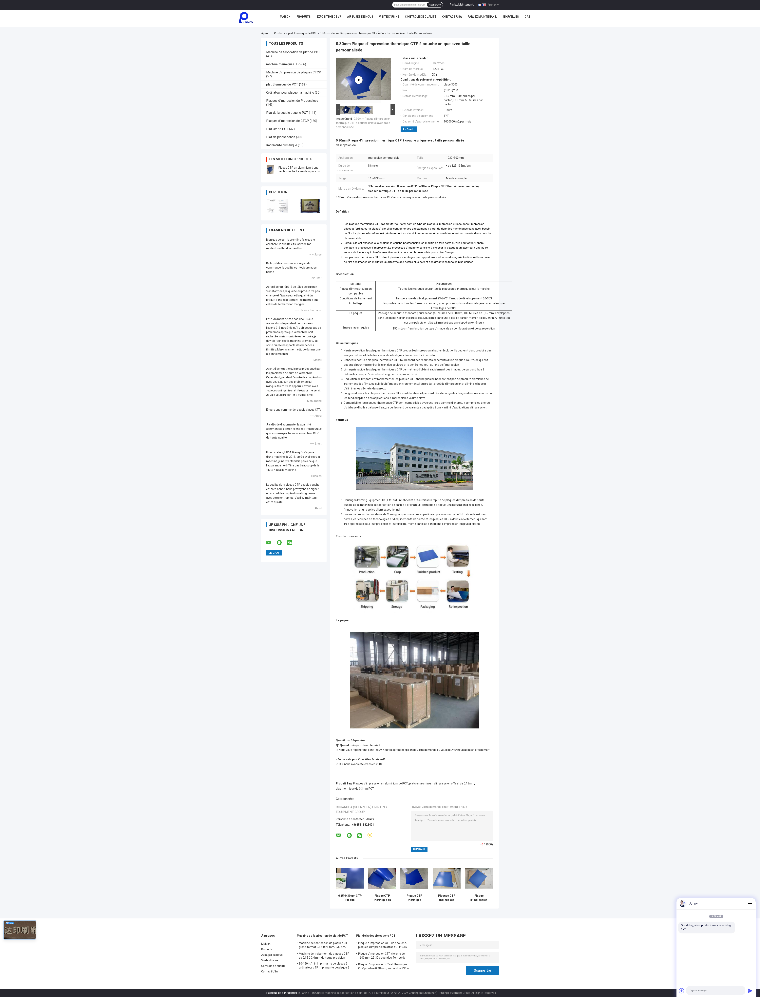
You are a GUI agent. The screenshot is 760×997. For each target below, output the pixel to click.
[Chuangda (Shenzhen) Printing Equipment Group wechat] (292, 542)
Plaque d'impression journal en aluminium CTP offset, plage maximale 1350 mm (479, 898)
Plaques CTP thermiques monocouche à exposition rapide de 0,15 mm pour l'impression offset (446, 898)
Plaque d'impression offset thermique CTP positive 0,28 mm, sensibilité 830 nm (384, 966)
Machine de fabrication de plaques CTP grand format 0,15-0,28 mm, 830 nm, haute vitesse (324, 945)
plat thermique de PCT (302, 33)
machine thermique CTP (283, 64)
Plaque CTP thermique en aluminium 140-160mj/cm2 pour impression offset (382, 898)
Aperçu (265, 33)
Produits (303, 16)
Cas (527, 16)
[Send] (750, 990)
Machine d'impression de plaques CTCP (293, 72)
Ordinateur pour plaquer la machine (290, 92)
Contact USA (452, 16)
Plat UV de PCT (277, 129)
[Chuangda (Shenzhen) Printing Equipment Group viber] (369, 835)
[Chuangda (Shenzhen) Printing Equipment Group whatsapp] (282, 542)
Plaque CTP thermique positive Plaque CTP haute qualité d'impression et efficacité (414, 898)
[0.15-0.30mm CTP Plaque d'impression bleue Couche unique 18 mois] (350, 878)
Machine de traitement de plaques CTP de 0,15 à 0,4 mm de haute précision (324, 955)
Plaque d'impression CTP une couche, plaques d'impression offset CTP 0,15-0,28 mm (383, 945)
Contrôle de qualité (420, 16)
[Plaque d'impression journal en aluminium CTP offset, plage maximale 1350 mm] (479, 878)
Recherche (435, 4)
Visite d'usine (389, 16)
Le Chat (408, 129)
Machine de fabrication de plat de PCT (293, 52)
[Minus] (750, 903)
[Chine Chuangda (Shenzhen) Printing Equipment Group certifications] (277, 206)
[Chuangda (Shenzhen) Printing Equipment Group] (245, 18)
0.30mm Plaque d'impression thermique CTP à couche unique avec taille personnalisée (363, 123)
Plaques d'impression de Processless (292, 101)
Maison (285, 16)
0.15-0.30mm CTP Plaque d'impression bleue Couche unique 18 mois (350, 898)
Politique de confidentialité (283, 992)
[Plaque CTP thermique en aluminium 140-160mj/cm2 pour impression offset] (382, 878)
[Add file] (681, 990)
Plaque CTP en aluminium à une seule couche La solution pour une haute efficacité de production (300, 171)
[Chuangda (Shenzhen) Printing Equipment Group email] (271, 542)
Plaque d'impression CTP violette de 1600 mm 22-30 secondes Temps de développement (382, 956)
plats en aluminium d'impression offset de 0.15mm (441, 783)
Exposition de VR (328, 16)
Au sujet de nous (360, 16)
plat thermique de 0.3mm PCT (355, 788)
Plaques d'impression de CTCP (287, 121)
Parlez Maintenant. (462, 4)
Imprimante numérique (281, 145)
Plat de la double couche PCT (287, 113)
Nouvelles (511, 16)
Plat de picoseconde (280, 137)
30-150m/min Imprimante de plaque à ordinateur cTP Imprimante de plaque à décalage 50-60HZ (324, 966)
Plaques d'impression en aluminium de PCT (380, 783)
